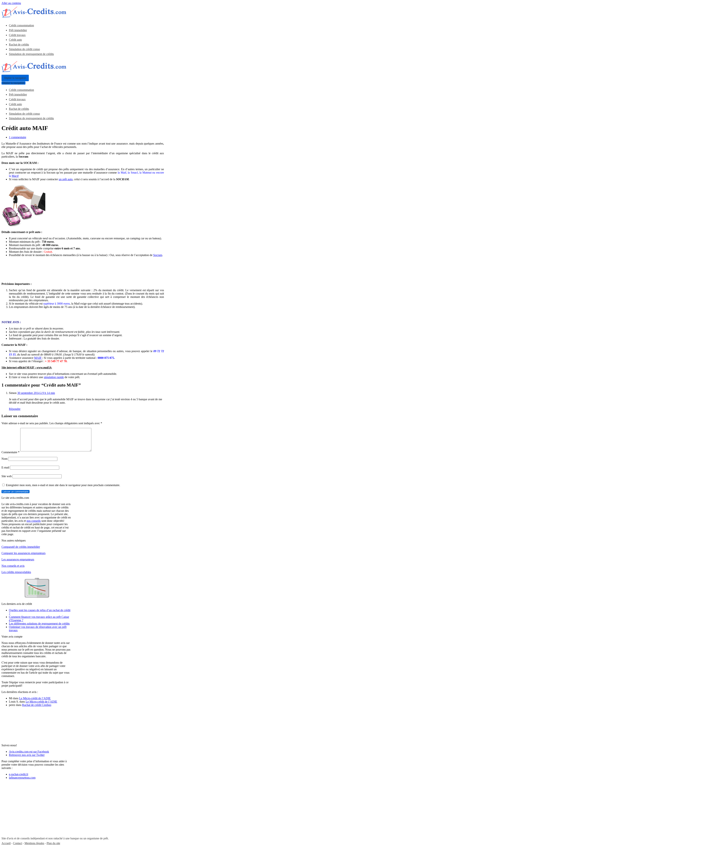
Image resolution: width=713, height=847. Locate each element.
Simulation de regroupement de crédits (31, 54)
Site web (6, 476)
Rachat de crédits (19, 44)
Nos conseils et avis (13, 565)
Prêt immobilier (18, 30)
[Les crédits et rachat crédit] (33, 16)
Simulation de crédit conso (24, 49)
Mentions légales (34, 843)
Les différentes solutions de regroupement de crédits (39, 623)
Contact (17, 843)
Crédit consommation (21, 25)
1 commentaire (17, 137)
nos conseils (34, 520)
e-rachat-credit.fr (18, 774)
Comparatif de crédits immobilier (20, 546)
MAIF (38, 357)
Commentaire (10, 452)
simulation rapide (54, 377)
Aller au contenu (11, 3)
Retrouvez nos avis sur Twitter (27, 755)
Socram (157, 255)
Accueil (6, 843)
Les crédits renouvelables (16, 572)
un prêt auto (66, 179)
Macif (15, 175)
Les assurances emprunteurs (17, 559)
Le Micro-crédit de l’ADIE (35, 698)
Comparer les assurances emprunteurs (23, 553)
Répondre (14, 408)
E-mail (5, 467)
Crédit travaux (17, 35)
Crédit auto (15, 39)
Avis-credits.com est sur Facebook (29, 751)
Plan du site (53, 843)
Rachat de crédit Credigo (36, 705)
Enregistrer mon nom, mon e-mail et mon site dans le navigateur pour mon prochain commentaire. (63, 485)
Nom (4, 458)
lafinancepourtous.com (22, 777)
